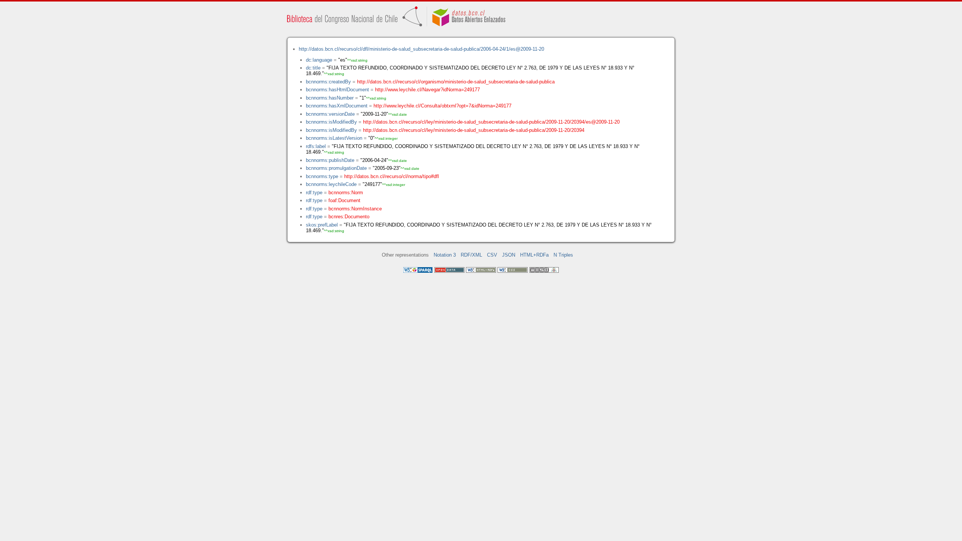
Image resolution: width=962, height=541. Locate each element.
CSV (492, 255)
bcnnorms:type (322, 176)
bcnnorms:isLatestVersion (334, 138)
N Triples (563, 255)
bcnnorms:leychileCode (331, 184)
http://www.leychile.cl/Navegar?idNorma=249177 (427, 89)
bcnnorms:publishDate (330, 160)
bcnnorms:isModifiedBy (331, 122)
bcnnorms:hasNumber (330, 98)
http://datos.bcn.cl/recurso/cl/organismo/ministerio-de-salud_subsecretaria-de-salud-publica (456, 82)
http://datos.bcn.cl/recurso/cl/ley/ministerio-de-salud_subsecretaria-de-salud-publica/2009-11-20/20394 (473, 130)
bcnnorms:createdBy (328, 82)
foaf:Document (344, 200)
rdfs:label (316, 146)
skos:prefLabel (322, 225)
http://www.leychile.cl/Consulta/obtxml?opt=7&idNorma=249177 (442, 106)
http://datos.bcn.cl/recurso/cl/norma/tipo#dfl (391, 176)
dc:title (313, 68)
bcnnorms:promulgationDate (336, 168)
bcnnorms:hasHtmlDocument (337, 89)
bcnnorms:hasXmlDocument (337, 106)
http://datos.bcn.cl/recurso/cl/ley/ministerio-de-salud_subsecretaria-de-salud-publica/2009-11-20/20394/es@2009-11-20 (491, 122)
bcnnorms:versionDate (330, 114)
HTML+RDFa (534, 255)
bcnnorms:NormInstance (355, 209)
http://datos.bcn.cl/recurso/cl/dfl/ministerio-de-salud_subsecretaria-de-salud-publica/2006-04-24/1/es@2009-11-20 (421, 49)
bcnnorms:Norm (345, 192)
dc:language (319, 60)
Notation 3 (445, 255)
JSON (508, 255)
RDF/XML (471, 255)
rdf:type (314, 192)
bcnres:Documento (348, 216)
